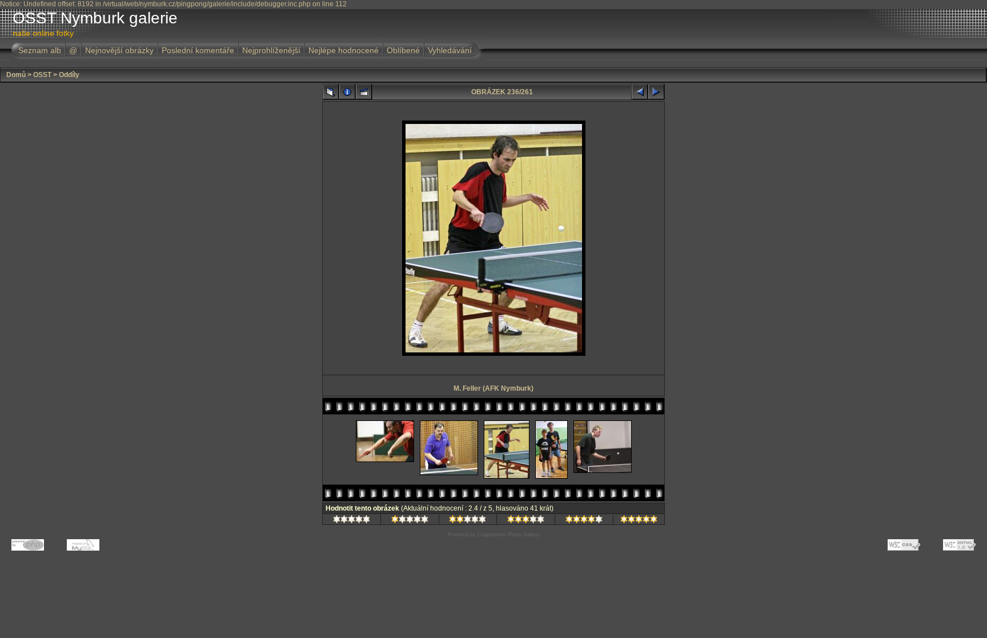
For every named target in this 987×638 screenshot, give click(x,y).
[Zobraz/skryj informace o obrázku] (347, 92)
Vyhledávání (450, 50)
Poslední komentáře (198, 50)
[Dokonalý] (638, 521)
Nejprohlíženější (271, 50)
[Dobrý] (525, 521)
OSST (42, 75)
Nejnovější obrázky (119, 50)
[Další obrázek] (656, 92)
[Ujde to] (467, 521)
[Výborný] (584, 521)
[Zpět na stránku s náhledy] (331, 92)
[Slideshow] (364, 92)
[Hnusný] (351, 521)
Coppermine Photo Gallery (509, 534)
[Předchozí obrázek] (640, 92)
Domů (16, 75)
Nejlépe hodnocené (343, 50)
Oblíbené (403, 50)
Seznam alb (39, 50)
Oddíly (69, 75)
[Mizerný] (409, 521)
